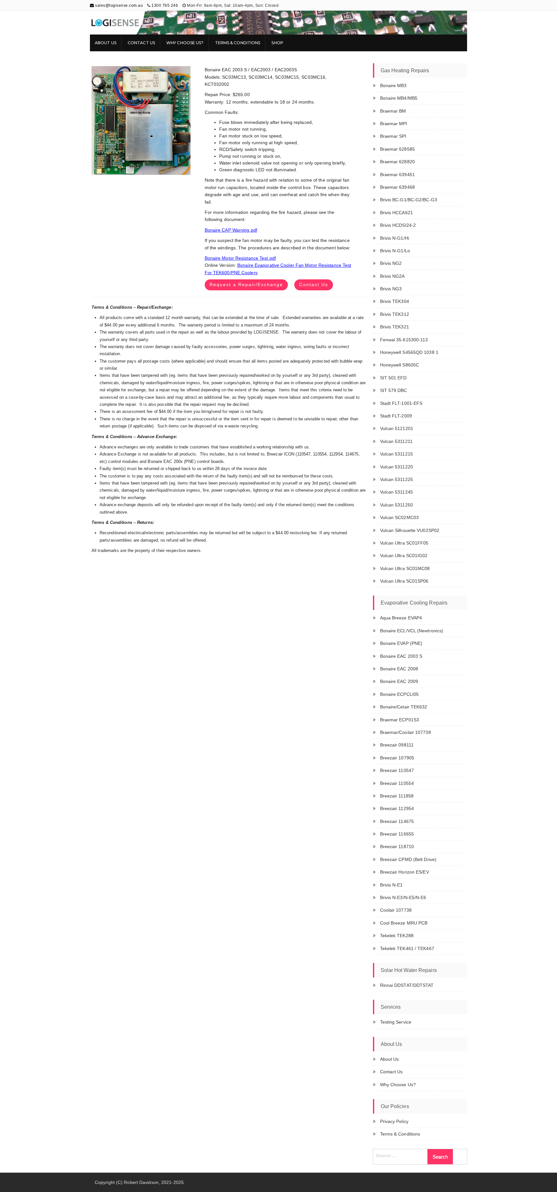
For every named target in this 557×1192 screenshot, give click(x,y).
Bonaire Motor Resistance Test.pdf (240, 258)
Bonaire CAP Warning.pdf (231, 230)
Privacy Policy (394, 1121)
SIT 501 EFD (393, 377)
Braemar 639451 (397, 174)
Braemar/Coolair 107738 (405, 732)
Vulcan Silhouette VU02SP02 (410, 530)
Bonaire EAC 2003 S (401, 656)
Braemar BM (393, 111)
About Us (105, 42)
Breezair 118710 (397, 846)
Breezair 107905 (397, 757)
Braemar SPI (393, 136)
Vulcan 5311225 (396, 479)
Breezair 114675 (397, 821)
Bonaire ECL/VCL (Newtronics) (412, 630)
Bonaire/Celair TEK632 (403, 706)
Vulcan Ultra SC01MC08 (405, 568)
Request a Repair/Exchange (246, 284)
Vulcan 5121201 (396, 428)
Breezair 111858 (397, 795)
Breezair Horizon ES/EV (404, 872)
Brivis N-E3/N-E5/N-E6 (403, 897)
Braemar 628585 (397, 149)
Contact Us (141, 42)
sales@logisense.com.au (118, 5)
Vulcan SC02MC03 (399, 517)
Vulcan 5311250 (396, 504)
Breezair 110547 (397, 770)
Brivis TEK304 (394, 301)
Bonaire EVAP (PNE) (401, 643)
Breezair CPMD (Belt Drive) (408, 859)
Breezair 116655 (397, 833)
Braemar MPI (393, 123)
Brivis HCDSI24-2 (398, 225)
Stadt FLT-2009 (396, 415)
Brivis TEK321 (394, 326)
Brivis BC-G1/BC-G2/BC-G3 (408, 199)
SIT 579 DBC (393, 390)
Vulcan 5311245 (396, 492)
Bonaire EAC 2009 (399, 681)
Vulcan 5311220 (396, 466)
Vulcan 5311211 (396, 441)
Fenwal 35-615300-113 (404, 339)
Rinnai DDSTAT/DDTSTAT (407, 985)
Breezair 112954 (397, 808)
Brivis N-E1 (391, 884)
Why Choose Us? (184, 42)
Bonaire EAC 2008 (399, 668)
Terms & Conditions (237, 42)
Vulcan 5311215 (396, 453)
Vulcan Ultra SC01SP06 (404, 581)
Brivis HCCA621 (396, 212)
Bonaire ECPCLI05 (399, 694)
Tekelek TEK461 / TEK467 (407, 948)
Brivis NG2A (392, 276)
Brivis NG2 (391, 263)
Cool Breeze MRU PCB (404, 923)
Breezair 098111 (397, 744)
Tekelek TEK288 (397, 935)
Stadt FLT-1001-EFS (401, 403)
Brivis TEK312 (394, 314)
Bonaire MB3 (393, 85)
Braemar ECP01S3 (399, 719)
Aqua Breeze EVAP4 (401, 617)
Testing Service (396, 1022)
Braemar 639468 (397, 187)
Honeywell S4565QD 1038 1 (409, 352)
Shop (277, 42)
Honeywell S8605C (399, 364)
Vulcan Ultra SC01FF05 (404, 543)
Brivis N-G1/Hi (394, 238)
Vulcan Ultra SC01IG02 (404, 555)
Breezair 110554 (397, 783)
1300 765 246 (164, 5)
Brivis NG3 (391, 288)
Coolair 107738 (396, 910)
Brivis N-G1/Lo (395, 250)
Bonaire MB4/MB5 (399, 98)
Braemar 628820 (397, 161)
